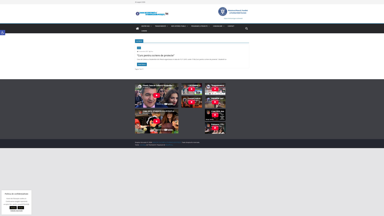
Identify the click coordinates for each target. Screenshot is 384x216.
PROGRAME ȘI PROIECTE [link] (199, 26)
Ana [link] (152, 51)
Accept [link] (21, 207)
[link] (2, 32)
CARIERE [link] (144, 31)
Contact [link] (231, 26)
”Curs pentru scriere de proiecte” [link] (155, 55)
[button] (151, 26)
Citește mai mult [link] (16, 211)
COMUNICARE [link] (217, 26)
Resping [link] (13, 207)
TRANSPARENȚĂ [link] (160, 26)
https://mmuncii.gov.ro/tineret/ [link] (233, 18)
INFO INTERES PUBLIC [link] (178, 26)
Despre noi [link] (145, 26)
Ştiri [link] (139, 48)
